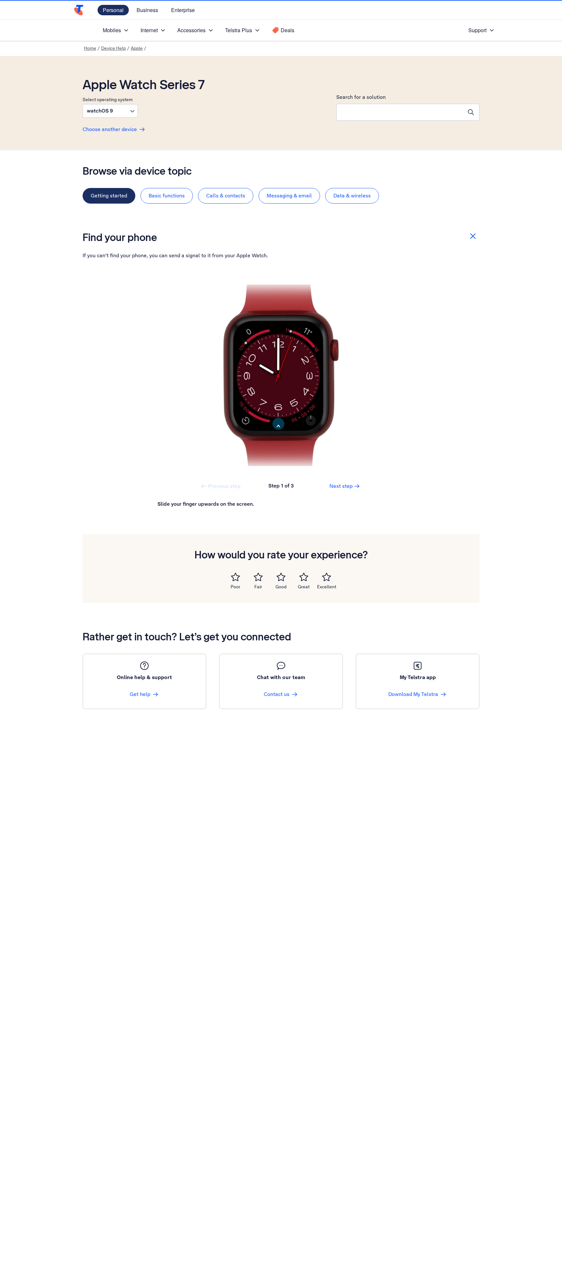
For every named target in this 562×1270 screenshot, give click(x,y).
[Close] (472, 236)
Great (304, 587)
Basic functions (167, 195)
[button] (110, 111)
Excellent (326, 587)
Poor (235, 587)
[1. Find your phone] (281, 375)
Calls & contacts (225, 195)
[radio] (235, 577)
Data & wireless (352, 195)
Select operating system (108, 99)
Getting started (109, 195)
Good (281, 587)
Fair (258, 587)
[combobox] (400, 112)
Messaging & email (289, 195)
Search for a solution (361, 97)
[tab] (109, 196)
